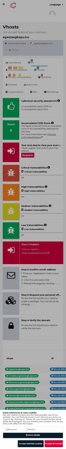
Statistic (32, 429)
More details (34, 435)
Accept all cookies (54, 443)
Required (12, 429)
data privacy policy (49, 417)
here (54, 421)
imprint (6, 419)
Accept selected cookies (30, 443)
